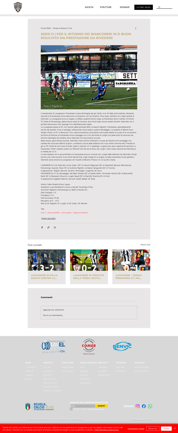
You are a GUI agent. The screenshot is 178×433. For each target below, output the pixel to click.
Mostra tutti (145, 245)
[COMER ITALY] (89, 347)
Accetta (166, 428)
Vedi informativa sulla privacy (106, 430)
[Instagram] (137, 406)
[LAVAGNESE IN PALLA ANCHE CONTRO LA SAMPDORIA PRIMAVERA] (47, 260)
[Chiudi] (174, 428)
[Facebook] (143, 406)
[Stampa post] (55, 227)
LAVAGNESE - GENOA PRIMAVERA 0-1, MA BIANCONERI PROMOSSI (130, 277)
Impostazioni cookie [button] (136, 428)
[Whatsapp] (150, 406)
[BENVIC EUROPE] (122, 347)
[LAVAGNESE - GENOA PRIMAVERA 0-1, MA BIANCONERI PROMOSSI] (131, 260)
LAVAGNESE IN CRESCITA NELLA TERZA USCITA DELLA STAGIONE (88, 277)
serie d (43, 213)
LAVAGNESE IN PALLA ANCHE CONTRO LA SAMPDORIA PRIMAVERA (46, 277)
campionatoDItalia (53, 213)
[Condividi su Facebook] (42, 227)
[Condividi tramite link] (48, 227)
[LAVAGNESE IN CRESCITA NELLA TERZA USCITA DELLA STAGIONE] (89, 260)
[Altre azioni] (135, 28)
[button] (87, 7)
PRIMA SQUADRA (48, 218)
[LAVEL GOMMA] (54, 346)
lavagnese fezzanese (80, 213)
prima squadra (66, 213)
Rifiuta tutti (153, 428)
